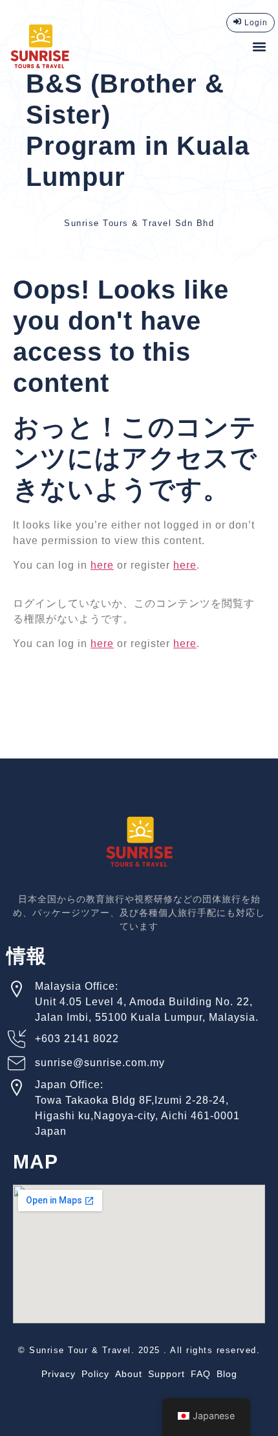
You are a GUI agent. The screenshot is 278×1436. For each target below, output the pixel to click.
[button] (259, 46)
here (102, 565)
